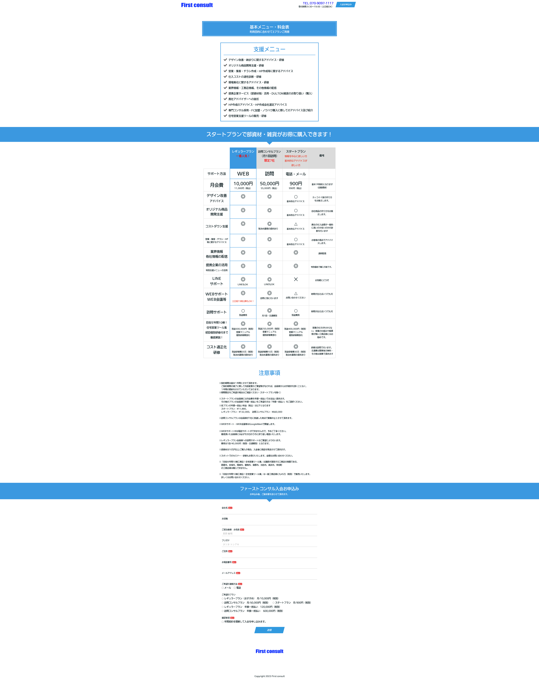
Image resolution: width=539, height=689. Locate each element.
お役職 (225, 519)
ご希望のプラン (229, 595)
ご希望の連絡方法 (229, 584)
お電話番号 (227, 562)
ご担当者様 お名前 (230, 530)
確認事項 (226, 618)
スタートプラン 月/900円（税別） (293, 602)
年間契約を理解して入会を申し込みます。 (245, 621)
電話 (238, 588)
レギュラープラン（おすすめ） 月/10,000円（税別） (252, 598)
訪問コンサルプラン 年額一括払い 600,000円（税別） (254, 611)
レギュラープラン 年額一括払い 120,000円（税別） (252, 607)
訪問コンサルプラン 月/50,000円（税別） (247, 602)
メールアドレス (229, 573)
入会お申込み (346, 5)
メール (227, 588)
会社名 (225, 508)
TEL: (318, 3)
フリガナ (226, 540)
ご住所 (225, 551)
